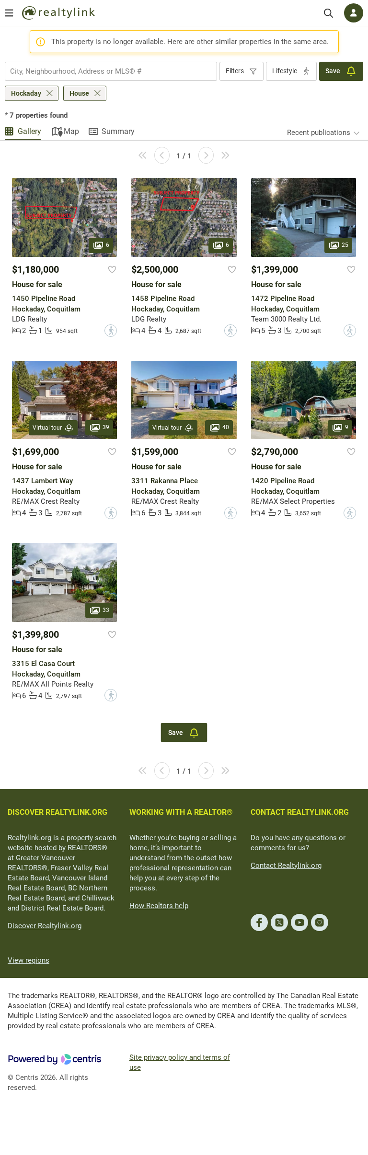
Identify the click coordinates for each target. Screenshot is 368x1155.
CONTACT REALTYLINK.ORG (300, 812)
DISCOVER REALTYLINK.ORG (57, 812)
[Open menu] (9, 12)
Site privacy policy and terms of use (179, 1062)
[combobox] (111, 71)
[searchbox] (105, 71)
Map (71, 131)
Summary (118, 131)
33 (106, 610)
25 (345, 245)
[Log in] (353, 12)
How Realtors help (158, 905)
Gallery (29, 131)
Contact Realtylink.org (286, 865)
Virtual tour (47, 427)
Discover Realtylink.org (44, 926)
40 (225, 427)
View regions (28, 960)
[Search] (328, 13)
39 (106, 427)
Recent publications (318, 132)
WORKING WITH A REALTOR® (181, 812)
